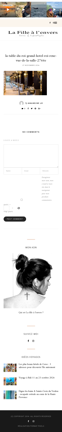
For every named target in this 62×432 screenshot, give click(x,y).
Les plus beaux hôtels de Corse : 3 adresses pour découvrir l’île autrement (37, 365)
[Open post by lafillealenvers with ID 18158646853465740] (39, 9)
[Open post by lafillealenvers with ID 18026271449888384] (8, 9)
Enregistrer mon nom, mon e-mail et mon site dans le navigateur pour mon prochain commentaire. (47, 189)
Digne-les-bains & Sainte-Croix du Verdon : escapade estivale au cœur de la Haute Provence (38, 394)
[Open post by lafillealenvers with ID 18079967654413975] (23, 9)
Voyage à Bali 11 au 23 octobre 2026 (37, 378)
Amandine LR (35, 103)
